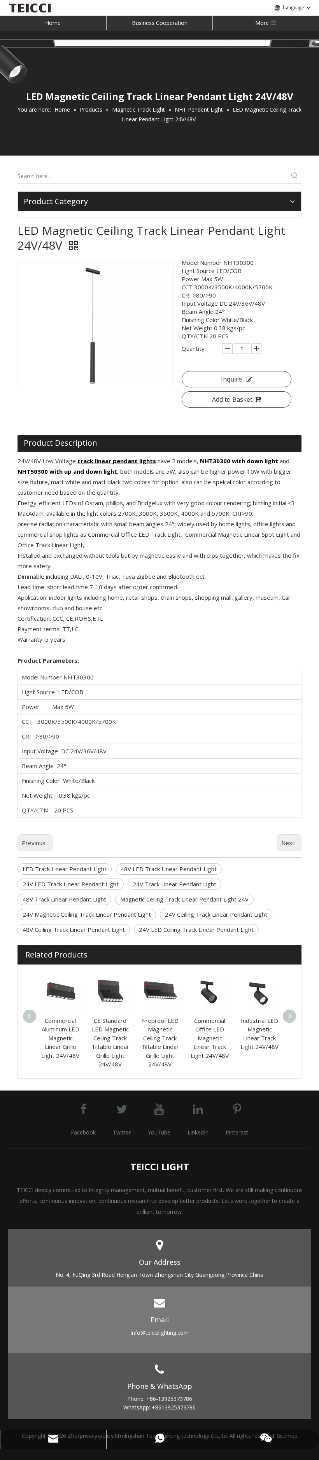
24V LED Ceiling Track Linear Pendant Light (196, 929)
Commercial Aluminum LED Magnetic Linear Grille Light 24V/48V (60, 1038)
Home (53, 22)
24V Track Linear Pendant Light (174, 884)
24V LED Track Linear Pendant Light (71, 884)
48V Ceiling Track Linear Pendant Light (74, 929)
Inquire (231, 379)
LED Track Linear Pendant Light (65, 869)
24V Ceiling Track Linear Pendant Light (216, 914)
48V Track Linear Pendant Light (64, 899)
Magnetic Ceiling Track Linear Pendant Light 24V (184, 899)
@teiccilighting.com (164, 1332)
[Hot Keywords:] (294, 176)
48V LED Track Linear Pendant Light (169, 869)
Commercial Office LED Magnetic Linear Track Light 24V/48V (210, 1038)
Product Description (60, 443)
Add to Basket (232, 399)
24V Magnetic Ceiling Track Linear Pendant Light (87, 914)
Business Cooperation (160, 22)
